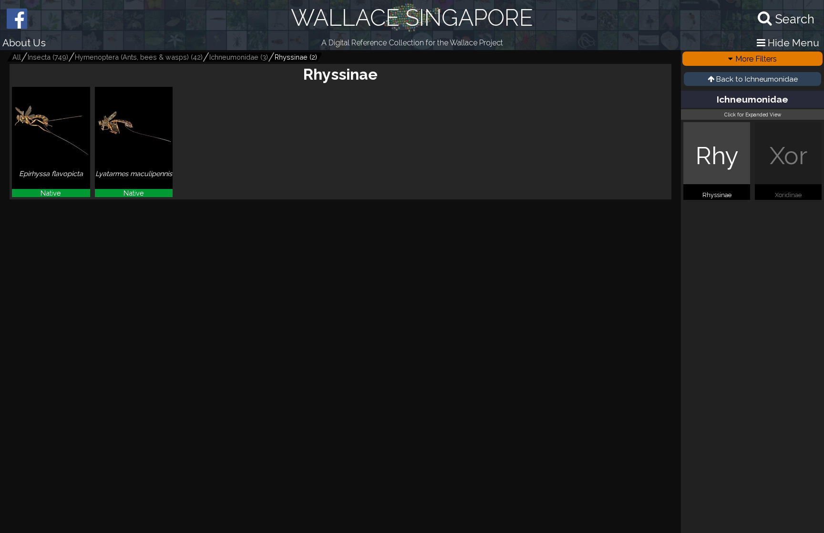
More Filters (756, 58)
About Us (24, 43)
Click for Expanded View (752, 114)
